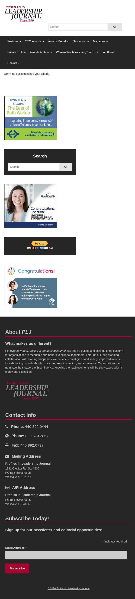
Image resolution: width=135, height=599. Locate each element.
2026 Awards (33, 41)
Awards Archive (40, 52)
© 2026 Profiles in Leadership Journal (68, 588)
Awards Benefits (58, 41)
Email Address (16, 548)
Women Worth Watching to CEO (77, 52)
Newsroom (80, 41)
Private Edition (16, 52)
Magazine (99, 41)
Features (13, 41)
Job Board (108, 52)
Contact (12, 63)
